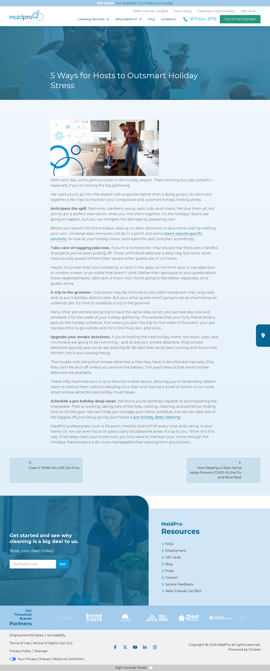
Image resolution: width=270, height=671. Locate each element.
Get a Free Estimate (240, 19)
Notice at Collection (68, 659)
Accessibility (56, 635)
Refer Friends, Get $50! (150, 11)
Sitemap (40, 651)
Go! (62, 564)
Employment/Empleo (26, 635)
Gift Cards (105, 3)
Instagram (155, 647)
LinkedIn (145, 647)
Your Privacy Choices (33, 659)
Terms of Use (19, 643)
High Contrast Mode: (131, 668)
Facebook (115, 647)
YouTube (135, 647)
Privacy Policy (20, 651)
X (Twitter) (125, 647)
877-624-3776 (203, 19)
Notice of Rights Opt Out (53, 643)
